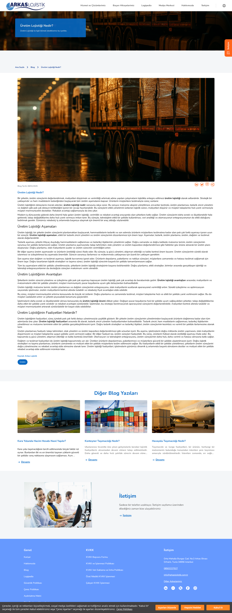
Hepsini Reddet (192, 607)
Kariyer (27, 557)
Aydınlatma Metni (32, 595)
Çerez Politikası (124, 609)
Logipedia (28, 576)
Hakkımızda (29, 563)
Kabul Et (218, 607)
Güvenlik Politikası (33, 582)
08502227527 (171, 568)
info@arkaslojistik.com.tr (176, 574)
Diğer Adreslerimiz (173, 581)
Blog (26, 570)
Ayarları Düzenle (167, 607)
